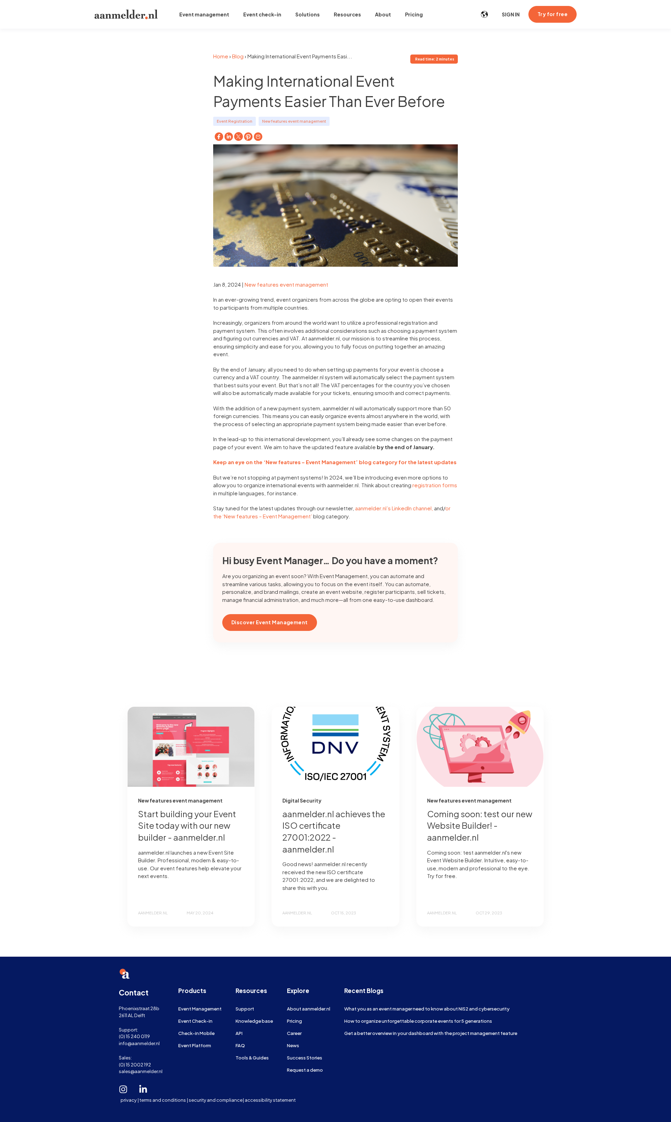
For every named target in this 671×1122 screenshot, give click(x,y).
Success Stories (304, 1057)
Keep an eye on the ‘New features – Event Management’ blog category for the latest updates (334, 462)
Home (220, 56)
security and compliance (216, 1100)
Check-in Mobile (196, 1033)
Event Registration (234, 120)
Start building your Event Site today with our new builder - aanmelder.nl (187, 825)
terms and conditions (162, 1100)
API (239, 1033)
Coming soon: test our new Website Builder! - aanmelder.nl (479, 825)
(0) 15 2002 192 (135, 1064)
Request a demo (305, 1070)
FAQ (240, 1045)
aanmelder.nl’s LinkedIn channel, (394, 508)
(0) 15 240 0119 (134, 1036)
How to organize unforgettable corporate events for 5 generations (418, 1021)
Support (245, 1009)
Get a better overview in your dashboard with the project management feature (430, 1033)
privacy (129, 1100)
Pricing (294, 1021)
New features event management (294, 120)
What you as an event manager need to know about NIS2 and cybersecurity (427, 1009)
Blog (238, 56)
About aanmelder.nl (308, 1009)
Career (294, 1033)
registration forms (434, 485)
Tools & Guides (252, 1057)
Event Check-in (195, 1021)
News (293, 1045)
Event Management (200, 1009)
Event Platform (194, 1045)
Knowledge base (254, 1021)
